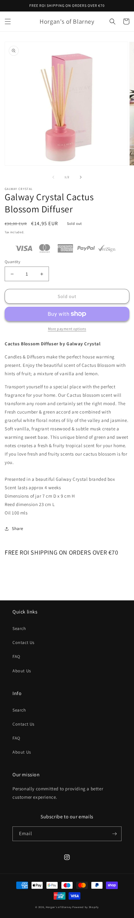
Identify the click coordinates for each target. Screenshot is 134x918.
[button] (8, 21)
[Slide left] (53, 177)
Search (19, 628)
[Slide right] (81, 177)
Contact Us (23, 642)
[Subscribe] (114, 833)
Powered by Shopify (85, 907)
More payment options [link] (67, 328)
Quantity (12, 261)
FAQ (16, 656)
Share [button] (17, 528)
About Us (21, 671)
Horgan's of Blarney (58, 907)
